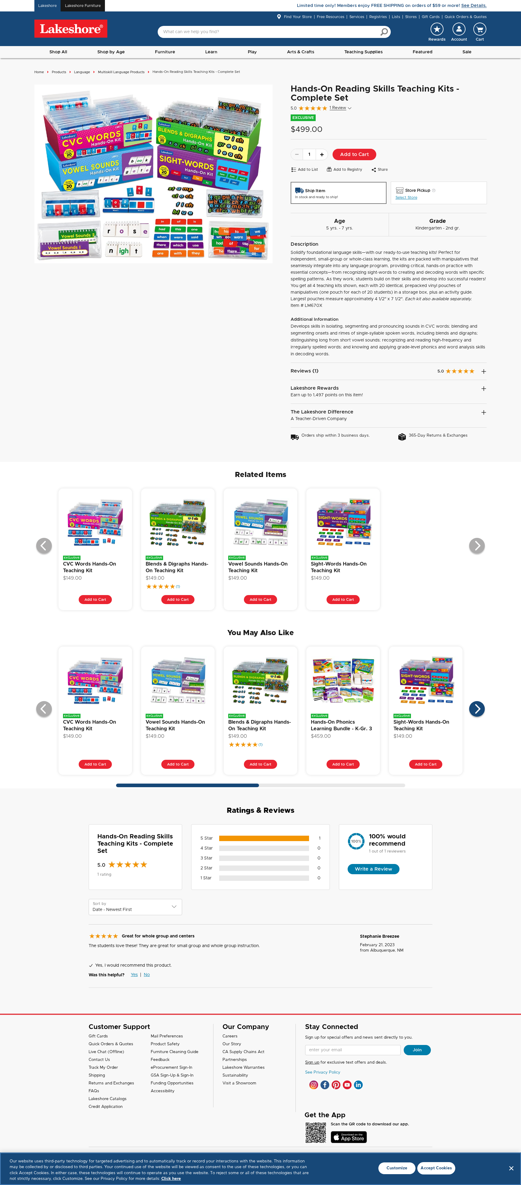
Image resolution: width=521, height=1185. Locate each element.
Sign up (312, 1063)
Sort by (99, 904)
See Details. (474, 6)
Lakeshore (47, 6)
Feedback (160, 1060)
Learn (211, 52)
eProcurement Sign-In (171, 1068)
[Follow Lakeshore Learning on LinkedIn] (358, 1085)
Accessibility (163, 1091)
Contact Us (99, 1060)
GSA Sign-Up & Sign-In (172, 1075)
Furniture (165, 52)
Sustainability (235, 1075)
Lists (396, 17)
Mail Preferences (167, 1036)
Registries (378, 17)
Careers (230, 1036)
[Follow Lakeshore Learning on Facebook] (325, 1085)
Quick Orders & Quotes (466, 17)
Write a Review (373, 869)
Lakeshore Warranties (244, 1068)
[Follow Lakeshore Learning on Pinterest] (336, 1085)
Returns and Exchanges (111, 1083)
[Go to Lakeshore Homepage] (70, 29)
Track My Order (103, 1068)
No (147, 975)
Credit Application (106, 1107)
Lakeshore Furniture (83, 6)
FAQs (94, 1091)
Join (417, 1050)
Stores (411, 17)
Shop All (58, 52)
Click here (171, 1179)
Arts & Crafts (300, 52)
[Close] (511, 1168)
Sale (467, 52)
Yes (134, 975)
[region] (260, 1168)
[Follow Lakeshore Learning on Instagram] (314, 1085)
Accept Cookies (436, 1168)
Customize (397, 1168)
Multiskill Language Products (121, 72)
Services (356, 17)
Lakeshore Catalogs (108, 1099)
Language (82, 72)
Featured (422, 52)
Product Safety (165, 1044)
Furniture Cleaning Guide (174, 1052)
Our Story (232, 1044)
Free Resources (330, 17)
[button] (459, 32)
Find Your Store (298, 17)
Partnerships (235, 1060)
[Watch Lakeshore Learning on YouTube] (347, 1085)
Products (59, 72)
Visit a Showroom (239, 1083)
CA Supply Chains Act (243, 1052)
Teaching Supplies (363, 52)
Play (252, 52)
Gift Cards (431, 17)
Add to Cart (354, 154)
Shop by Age (111, 52)
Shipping (97, 1075)
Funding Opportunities (172, 1083)
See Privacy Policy (322, 1072)
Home (39, 72)
